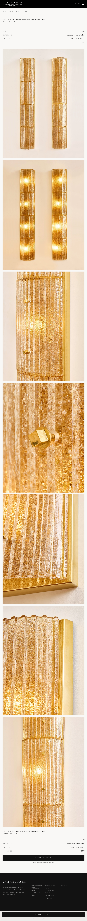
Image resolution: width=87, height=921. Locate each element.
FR (76, 3)
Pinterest (64, 889)
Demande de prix (43, 858)
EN (79, 3)
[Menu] (83, 4)
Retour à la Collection (16, 11)
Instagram (64, 885)
